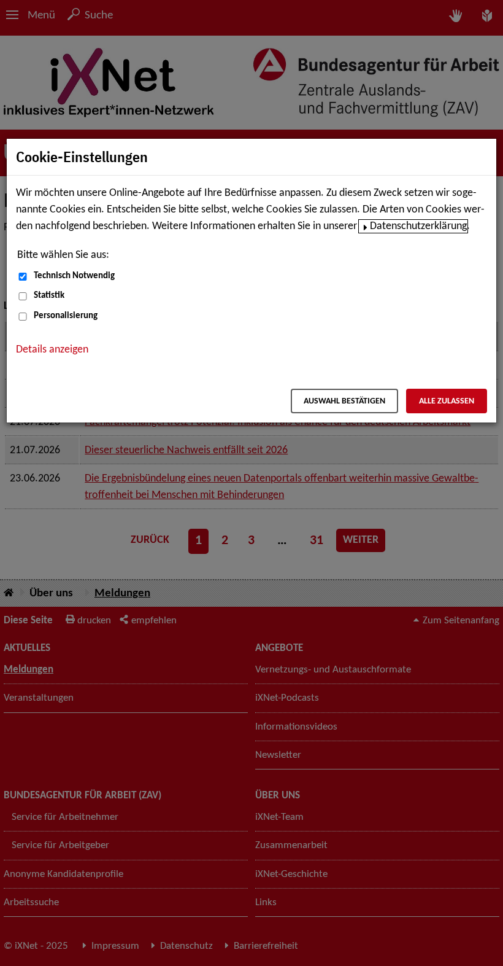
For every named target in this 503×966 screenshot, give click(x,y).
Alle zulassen (446, 401)
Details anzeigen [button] (52, 350)
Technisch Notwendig (74, 276)
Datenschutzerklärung (418, 226)
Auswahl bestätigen (344, 401)
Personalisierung (66, 316)
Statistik (49, 295)
